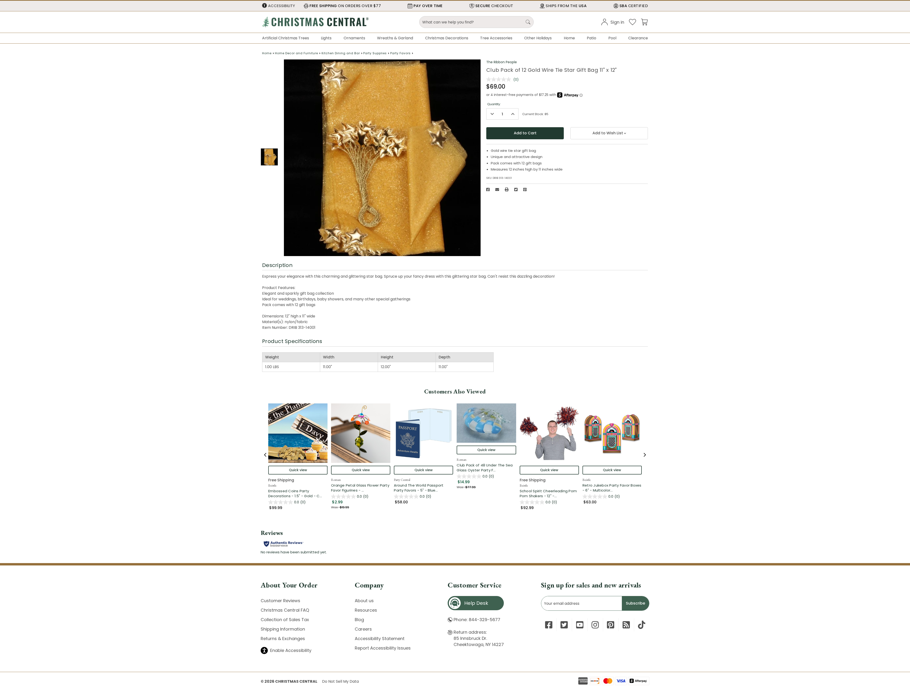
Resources (366, 610)
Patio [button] (591, 38)
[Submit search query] (528, 22)
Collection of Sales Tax (285, 620)
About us (364, 601)
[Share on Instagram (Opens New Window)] (595, 624)
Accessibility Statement (380, 638)
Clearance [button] (638, 38)
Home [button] (569, 38)
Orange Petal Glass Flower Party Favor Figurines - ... (360, 488)
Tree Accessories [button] (496, 38)
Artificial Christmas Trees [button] (285, 38)
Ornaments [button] (354, 38)
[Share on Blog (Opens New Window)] (626, 624)
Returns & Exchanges (283, 638)
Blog (359, 620)
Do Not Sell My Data (340, 681)
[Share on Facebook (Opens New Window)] (488, 189)
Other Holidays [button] (538, 38)
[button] (278, 6)
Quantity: (494, 104)
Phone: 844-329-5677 (477, 620)
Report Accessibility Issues (383, 648)
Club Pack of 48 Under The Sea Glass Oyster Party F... (486, 468)
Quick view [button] (298, 470)
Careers (363, 629)
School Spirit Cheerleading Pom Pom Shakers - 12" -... (549, 493)
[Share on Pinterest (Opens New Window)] (525, 189)
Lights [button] (326, 38)
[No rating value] (499, 79)
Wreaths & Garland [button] (395, 38)
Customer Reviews (280, 601)
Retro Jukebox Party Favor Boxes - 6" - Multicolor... (612, 488)
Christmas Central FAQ (285, 610)
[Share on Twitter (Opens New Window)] (516, 189)
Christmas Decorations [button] (446, 38)
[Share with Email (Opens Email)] (497, 189)
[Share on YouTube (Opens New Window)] (580, 624)
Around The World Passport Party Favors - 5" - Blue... (423, 488)
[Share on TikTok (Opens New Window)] (641, 624)
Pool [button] (612, 38)
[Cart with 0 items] (644, 22)
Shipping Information (283, 629)
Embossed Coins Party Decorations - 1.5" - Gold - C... (298, 493)
